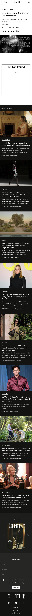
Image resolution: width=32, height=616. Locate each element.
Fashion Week (7, 9)
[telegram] (19, 31)
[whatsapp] (16, 31)
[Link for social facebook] (12, 603)
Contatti (16, 607)
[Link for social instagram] (16, 603)
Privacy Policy (20, 583)
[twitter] (13, 31)
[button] (28, 536)
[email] (3, 31)
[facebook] (5, 31)
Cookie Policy (16, 613)
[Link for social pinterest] (19, 603)
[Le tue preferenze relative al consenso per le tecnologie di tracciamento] (3, 3)
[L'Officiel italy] (16, 2)
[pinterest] (8, 31)
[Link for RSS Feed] (23, 603)
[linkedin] (11, 31)
